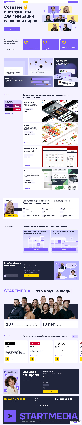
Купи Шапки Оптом (30, 148)
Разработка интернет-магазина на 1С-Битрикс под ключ (35, 232)
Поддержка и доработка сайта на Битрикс (63, 232)
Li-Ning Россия (29, 102)
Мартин (26, 125)
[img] (60, 111)
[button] (73, 2)
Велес (26, 171)
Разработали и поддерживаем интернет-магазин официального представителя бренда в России (31, 105)
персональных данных (37, 272)
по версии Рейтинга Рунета (9, 49)
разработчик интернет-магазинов (31, 48)
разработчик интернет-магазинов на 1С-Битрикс (69, 48)
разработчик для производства (46, 49)
